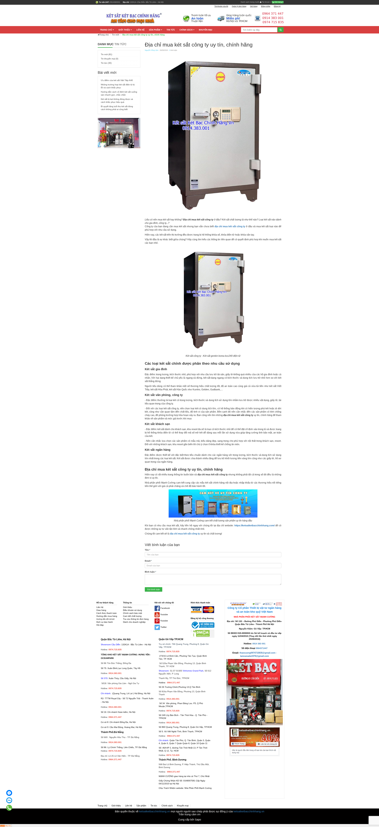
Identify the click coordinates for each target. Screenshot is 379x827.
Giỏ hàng (279, 2)
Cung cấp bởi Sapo (189, 819)
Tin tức (171, 29)
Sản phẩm (154, 29)
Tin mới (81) (106, 54)
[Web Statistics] (6, 825)
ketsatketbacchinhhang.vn (154, 811)
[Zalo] (9, 800)
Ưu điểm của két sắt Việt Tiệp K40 (117, 80)
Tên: (147, 550)
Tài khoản (265, 2)
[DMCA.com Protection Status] (200, 633)
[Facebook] (9, 793)
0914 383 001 (258, 643)
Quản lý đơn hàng (239, 6)
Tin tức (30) (106, 63)
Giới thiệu (124, 29)
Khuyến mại (205, 29)
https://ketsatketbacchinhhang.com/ (254, 525)
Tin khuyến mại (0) (109, 58)
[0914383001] (9, 807)
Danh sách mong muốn (250, 2)
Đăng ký (277, 6)
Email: (148, 561)
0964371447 (262, 648)
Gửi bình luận (153, 589)
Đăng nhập (265, 6)
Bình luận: (150, 572)
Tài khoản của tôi (221, 6)
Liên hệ (140, 29)
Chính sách (186, 29)
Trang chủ (106, 29)
